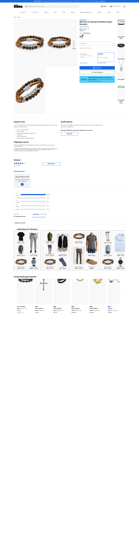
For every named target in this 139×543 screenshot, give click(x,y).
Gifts (117, 12)
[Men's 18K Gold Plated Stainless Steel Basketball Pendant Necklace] (121, 72)
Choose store (83, 62)
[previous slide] (15, 286)
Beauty (99, 12)
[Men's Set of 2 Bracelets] (25, 291)
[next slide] (121, 286)
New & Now (34, 12)
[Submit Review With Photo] (22, 184)
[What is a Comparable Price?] (84, 31)
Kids (63, 12)
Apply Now (102, 1)
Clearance (23, 12)
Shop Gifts (69, 133)
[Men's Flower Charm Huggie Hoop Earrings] (116, 291)
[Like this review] (33, 217)
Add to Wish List (98, 72)
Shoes (72, 12)
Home (109, 12)
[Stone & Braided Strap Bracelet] (121, 30)
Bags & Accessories (86, 12)
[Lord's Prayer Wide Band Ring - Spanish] (98, 291)
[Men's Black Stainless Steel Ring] (61, 291)
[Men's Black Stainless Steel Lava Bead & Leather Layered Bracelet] (121, 52)
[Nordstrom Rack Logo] (18, 6)
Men (55, 12)
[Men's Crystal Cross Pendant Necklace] (43, 291)
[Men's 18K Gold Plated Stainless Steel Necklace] (80, 291)
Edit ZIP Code (102, 62)
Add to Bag (98, 67)
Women (46, 12)
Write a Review (51, 163)
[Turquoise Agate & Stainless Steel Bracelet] (121, 93)
